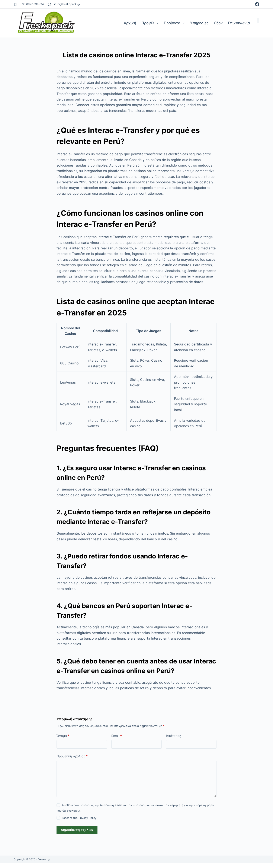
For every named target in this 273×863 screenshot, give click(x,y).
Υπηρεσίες (199, 23)
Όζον (218, 23)
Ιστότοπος (173, 736)
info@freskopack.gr (67, 4)
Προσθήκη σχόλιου (72, 756)
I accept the (79, 818)
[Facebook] (257, 4)
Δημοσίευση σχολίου (77, 830)
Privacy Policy (87, 818)
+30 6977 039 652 (32, 4)
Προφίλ (147, 23)
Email (116, 736)
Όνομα (63, 736)
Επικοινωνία (239, 23)
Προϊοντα (172, 23)
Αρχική (130, 23)
